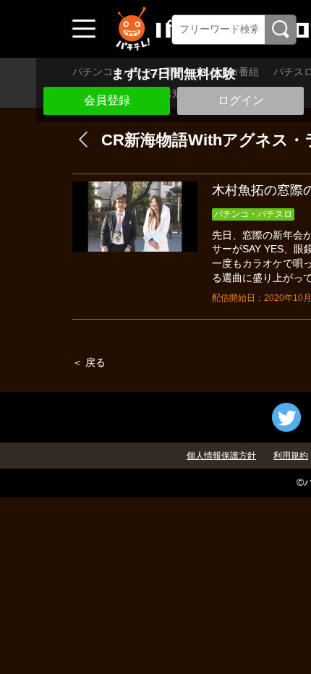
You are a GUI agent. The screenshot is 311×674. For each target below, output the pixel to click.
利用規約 (290, 456)
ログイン (241, 100)
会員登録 (107, 100)
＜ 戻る (89, 362)
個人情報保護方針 (221, 456)
